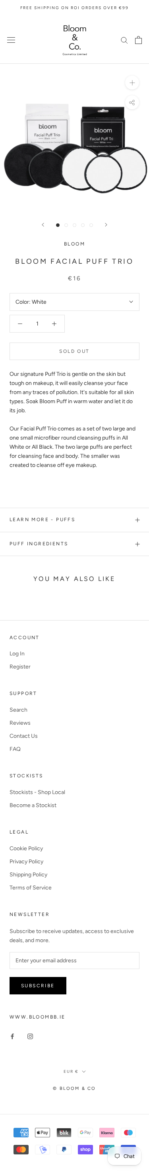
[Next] (106, 225)
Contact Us (24, 736)
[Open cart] (138, 40)
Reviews (20, 723)
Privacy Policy (26, 861)
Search (18, 709)
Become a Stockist (33, 805)
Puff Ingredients (39, 544)
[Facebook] (12, 1036)
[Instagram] (30, 1036)
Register (20, 666)
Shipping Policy (28, 874)
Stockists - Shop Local (37, 792)
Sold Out (74, 351)
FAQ (15, 749)
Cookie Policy (26, 848)
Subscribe (38, 985)
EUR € (71, 1071)
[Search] (124, 39)
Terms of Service (31, 887)
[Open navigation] (11, 40)
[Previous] (43, 225)
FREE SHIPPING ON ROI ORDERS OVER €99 (74, 7)
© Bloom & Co (74, 1088)
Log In (17, 653)
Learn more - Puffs (42, 519)
